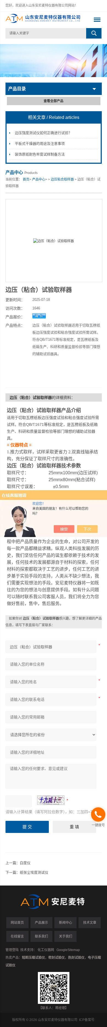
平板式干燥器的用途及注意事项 (40, 143)
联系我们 (41, 936)
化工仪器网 (46, 950)
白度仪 (25, 863)
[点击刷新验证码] (50, 800)
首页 (26, 179)
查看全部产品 (53, 101)
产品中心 (38, 179)
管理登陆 (12, 950)
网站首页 (17, 923)
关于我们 (65, 936)
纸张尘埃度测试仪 (34, 872)
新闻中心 (65, 923)
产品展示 (41, 923)
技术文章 (89, 923)
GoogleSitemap (68, 950)
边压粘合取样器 (62, 179)
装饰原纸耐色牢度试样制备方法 (40, 154)
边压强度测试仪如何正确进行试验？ (43, 133)
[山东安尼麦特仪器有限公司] (44, 20)
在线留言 (17, 936)
